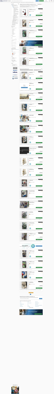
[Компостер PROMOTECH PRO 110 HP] (24, 12)
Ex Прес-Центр (21, 306)
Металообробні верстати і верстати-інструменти (15, 5)
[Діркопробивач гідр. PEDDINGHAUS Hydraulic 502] (24, 33)
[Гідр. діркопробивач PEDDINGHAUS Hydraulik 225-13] (24, 61)
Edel (13, 31)
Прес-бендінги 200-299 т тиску (16, 14)
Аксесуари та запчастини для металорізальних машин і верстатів (15, 17)
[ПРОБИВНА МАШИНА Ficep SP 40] (24, 107)
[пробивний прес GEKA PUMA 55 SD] (24, 172)
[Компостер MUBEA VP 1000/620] (24, 253)
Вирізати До (36, 301)
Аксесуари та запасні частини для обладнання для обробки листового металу (16, 9)
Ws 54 (28, 305)
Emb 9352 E (21, 305)
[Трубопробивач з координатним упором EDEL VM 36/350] (24, 96)
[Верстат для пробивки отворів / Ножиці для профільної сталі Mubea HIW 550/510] (24, 204)
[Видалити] (30, 5)
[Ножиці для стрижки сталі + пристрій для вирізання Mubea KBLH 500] (24, 50)
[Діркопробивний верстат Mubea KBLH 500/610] (24, 193)
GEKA (13, 30)
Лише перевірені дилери (15, 65)
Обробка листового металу (15, 6)
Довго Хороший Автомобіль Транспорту (39, 305)
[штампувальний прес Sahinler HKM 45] (24, 118)
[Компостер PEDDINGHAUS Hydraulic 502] (24, 128)
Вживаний (13, 58)
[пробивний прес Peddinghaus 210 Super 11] (24, 236)
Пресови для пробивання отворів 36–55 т (16, 7)
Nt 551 (28, 301)
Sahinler (13, 34)
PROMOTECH (13, 33)
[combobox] (15, 52)
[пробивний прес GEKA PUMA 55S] (24, 285)
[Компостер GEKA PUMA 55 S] (24, 139)
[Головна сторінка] (11, 2)
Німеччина (14, 53)
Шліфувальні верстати (15, 19)
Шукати (41, 298)
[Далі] (28, 12)
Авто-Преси (28, 306)
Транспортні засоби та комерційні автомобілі (15, 21)
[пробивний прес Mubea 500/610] (24, 214)
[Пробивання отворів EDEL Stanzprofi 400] (24, 225)
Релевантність (39, 4)
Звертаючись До (37, 306)
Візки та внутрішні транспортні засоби (15, 23)
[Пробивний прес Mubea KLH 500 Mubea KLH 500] (24, 23)
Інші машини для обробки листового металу (16, 13)
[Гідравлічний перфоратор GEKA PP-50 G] (24, 75)
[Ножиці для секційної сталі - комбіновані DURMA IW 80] (24, 182)
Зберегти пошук (31, 292)
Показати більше (31, 307)
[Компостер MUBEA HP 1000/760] (24, 274)
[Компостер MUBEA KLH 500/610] (24, 264)
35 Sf (20, 301)
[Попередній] (41, 68)
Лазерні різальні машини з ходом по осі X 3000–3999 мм (16, 12)
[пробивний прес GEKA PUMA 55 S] (24, 161)
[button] (53, 0)
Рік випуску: (13, 40)
